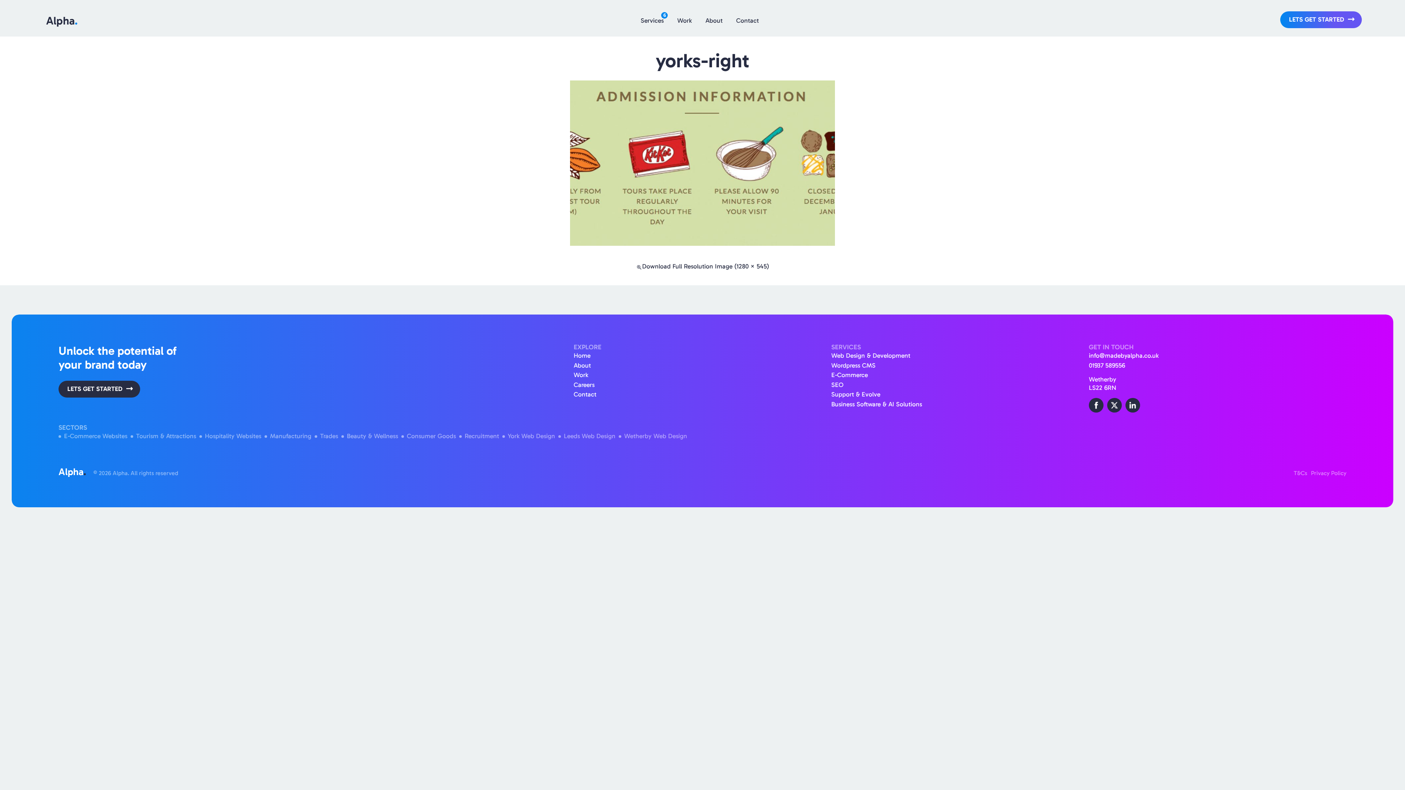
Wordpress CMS (853, 365)
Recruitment (482, 436)
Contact (747, 21)
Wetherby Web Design (655, 436)
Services (653, 18)
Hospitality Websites (233, 436)
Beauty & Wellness (372, 436)
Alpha (62, 20)
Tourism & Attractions (166, 436)
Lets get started (1316, 19)
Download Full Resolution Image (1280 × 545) (705, 266)
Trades (329, 436)
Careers (584, 385)
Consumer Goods (431, 436)
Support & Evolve (855, 394)
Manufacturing (290, 436)
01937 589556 (1107, 365)
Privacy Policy (1328, 473)
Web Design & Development (870, 356)
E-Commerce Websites (95, 436)
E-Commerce (849, 375)
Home (582, 356)
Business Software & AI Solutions (876, 404)
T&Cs (1300, 473)
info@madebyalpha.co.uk (1124, 356)
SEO (837, 385)
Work (684, 21)
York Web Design (531, 436)
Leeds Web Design (589, 436)
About (714, 21)
